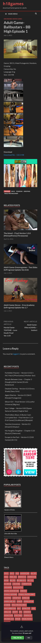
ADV (17, 573)
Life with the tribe (10, 533)
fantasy (23, 591)
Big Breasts (21, 580)
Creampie (8, 587)
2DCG (6, 573)
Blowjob (7, 584)
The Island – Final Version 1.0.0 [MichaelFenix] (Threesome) (17, 234)
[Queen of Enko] (13, 507)
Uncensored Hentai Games (13, 19)
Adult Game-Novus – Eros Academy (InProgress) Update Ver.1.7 (19, 306)
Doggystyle (18, 587)
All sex (33, 573)
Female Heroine (10, 594)
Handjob (25, 598)
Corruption (26, 584)
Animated (22, 577)
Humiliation (28, 601)
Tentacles (28, 615)
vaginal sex (9, 619)
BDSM (6, 580)
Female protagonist (26, 594)
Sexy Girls (18, 615)
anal (6, 577)
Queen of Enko (9, 510)
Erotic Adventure (11, 591)
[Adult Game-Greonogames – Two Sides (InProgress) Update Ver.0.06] (20, 265)
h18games (13, 3)
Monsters (26, 608)
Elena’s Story (8, 557)
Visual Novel (27, 619)
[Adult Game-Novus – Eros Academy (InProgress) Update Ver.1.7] (20, 302)
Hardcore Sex (9, 601)
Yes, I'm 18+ (17, 638)
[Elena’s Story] (13, 555)
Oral (33, 608)
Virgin (17, 619)
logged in (16, 354)
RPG (20, 612)
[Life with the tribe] (13, 531)
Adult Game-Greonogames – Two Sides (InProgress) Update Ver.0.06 (20, 268)
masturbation (10, 608)
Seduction (8, 615)
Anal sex (13, 577)
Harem (19, 601)
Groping (27, 191)
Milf (19, 608)
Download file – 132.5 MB (14, 155)
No (29, 638)
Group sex (17, 598)
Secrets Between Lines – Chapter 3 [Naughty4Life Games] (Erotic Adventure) (18, 382)
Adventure (24, 573)
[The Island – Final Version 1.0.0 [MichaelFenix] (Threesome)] (20, 231)
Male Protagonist (11, 193)
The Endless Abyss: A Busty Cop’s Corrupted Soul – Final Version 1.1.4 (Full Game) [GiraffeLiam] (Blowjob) (19, 417)
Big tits (30, 580)
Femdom (19, 191)
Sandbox (27, 612)
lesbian (7, 605)
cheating (16, 584)
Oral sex (7, 612)
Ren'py (15, 612)
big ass (12, 580)
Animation (31, 577)
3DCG (13, 191)
